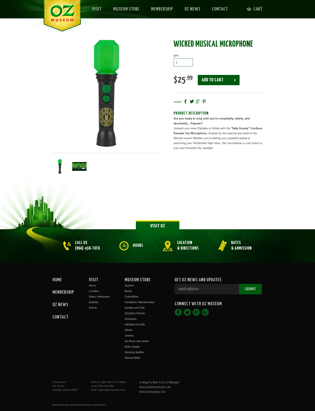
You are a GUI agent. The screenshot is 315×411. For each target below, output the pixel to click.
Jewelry (129, 335)
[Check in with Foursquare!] (205, 312)
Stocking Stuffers (134, 352)
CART (258, 9)
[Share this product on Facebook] (185, 101)
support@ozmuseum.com (111, 390)
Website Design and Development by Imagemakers (79, 405)
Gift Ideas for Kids (135, 324)
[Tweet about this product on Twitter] (192, 101)
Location (94, 291)
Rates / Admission (99, 296)
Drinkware (131, 318)
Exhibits (93, 302)
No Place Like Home (137, 341)
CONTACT (220, 9)
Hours (92, 285)
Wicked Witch (132, 357)
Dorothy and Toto (135, 307)
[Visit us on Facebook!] (178, 312)
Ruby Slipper (132, 346)
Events (93, 307)
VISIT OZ (157, 225)
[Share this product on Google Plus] (198, 101)
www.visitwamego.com (152, 391)
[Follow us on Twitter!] (187, 312)
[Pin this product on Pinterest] (204, 101)
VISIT (97, 9)
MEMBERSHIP (162, 9)
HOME (57, 280)
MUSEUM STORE (126, 9)
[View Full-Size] (106, 93)
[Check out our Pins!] (196, 312)
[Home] (59, 18)
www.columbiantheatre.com (155, 387)
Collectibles (131, 296)
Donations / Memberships (139, 302)
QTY (176, 55)
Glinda (128, 330)
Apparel (129, 285)
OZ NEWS (192, 9)
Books (128, 291)
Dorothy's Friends (135, 313)
